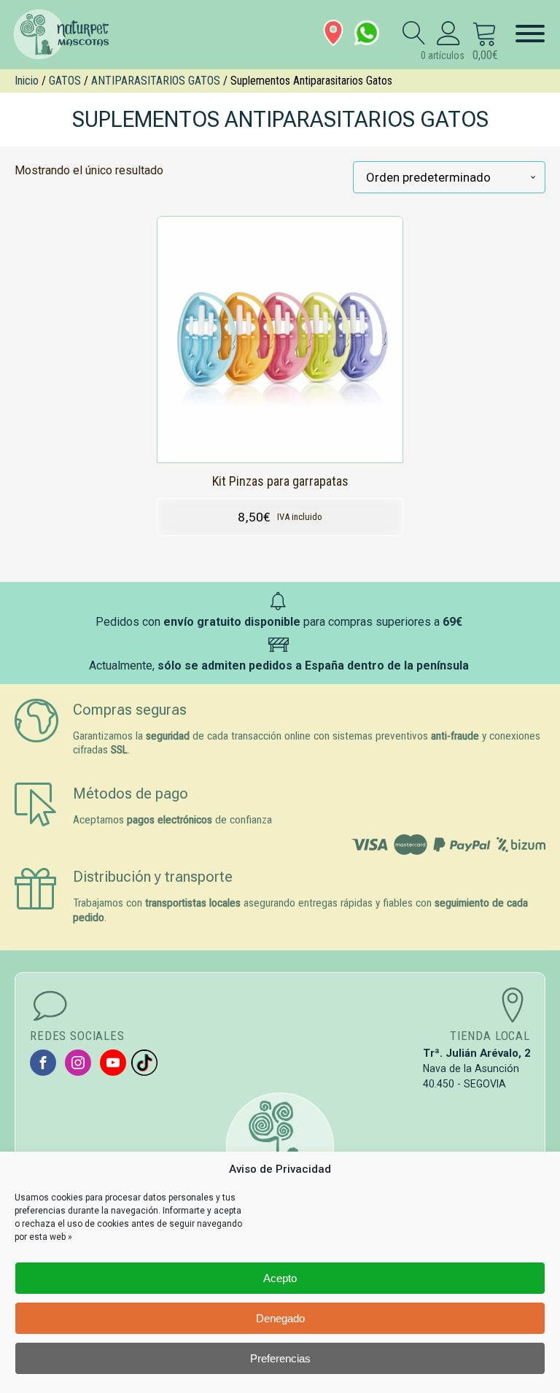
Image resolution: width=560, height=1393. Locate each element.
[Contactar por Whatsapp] (367, 33)
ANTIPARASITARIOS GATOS (155, 81)
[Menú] (530, 33)
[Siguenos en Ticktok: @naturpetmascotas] (144, 1062)
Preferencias (280, 1358)
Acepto (280, 1278)
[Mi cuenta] (449, 32)
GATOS (65, 81)
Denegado (280, 1318)
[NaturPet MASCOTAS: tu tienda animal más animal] (280, 1146)
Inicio (27, 81)
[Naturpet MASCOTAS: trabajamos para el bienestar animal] (68, 34)
